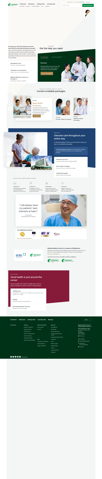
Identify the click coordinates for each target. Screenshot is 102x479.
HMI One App (53, 329)
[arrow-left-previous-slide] (10, 109)
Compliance (53, 339)
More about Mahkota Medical (24, 238)
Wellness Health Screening (78, 119)
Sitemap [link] (50, 319)
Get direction (82, 336)
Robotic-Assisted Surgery (29, 333)
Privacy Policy (24, 357)
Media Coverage (54, 343)
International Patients (28, 338)
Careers (52, 347)
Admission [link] (22, 319)
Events (52, 341)
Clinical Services (27, 331)
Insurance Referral (54, 350)
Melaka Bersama (54, 345)
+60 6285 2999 (81, 2)
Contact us (82, 346)
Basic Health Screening (38, 104)
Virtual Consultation (28, 335)
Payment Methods (41, 343)
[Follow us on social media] (11, 357)
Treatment (23, 4)
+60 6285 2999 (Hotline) (85, 341)
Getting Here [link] (31, 319)
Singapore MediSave (41, 345)
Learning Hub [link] (42, 319)
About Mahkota (54, 327)
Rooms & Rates (40, 327)
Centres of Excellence (28, 327)
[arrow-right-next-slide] (92, 109)
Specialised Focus (27, 329)
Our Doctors (13, 325)
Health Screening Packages (29, 340)
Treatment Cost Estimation (42, 341)
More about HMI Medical (54, 254)
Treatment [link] (13, 319)
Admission (31, 4)
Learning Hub (51, 4)
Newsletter (53, 352)
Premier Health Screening (63, 119)
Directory (39, 329)
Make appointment (88, 5)
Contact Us (70, 2)
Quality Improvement (55, 331)
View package (37, 115)
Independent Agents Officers (57, 337)
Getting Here (41, 4)
